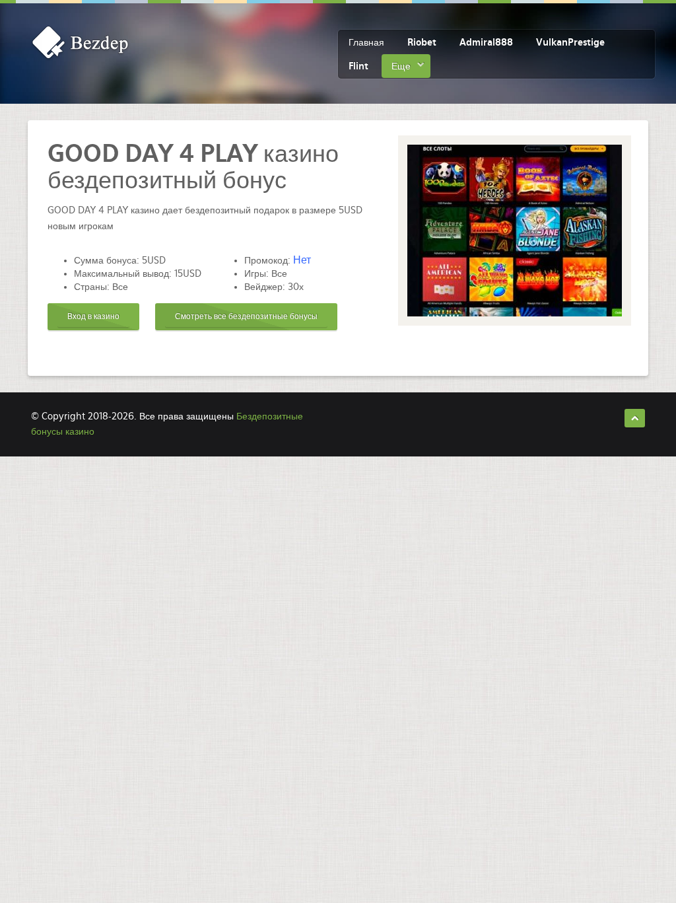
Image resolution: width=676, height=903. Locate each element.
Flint (358, 66)
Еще (401, 66)
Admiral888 (486, 42)
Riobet (421, 42)
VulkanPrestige (570, 42)
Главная (366, 42)
